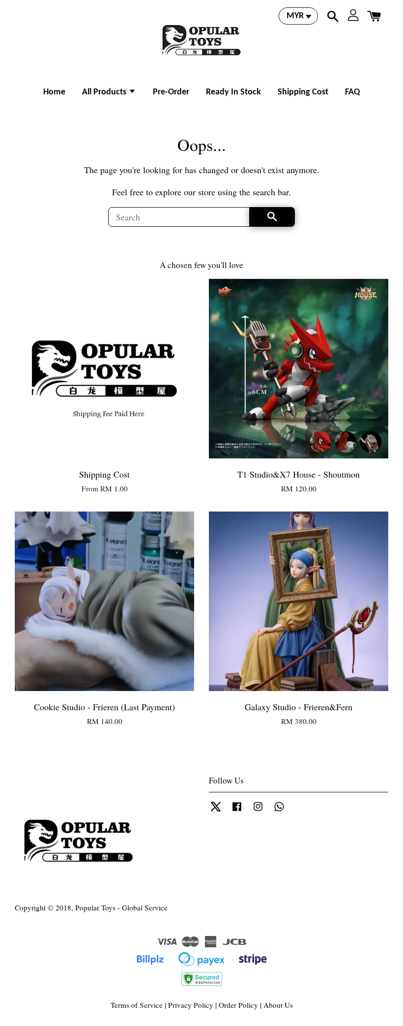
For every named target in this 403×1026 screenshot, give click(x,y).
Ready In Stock (233, 92)
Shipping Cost (303, 92)
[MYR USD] (298, 16)
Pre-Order (171, 92)
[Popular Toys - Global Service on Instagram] (258, 810)
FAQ (352, 92)
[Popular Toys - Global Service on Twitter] (216, 810)
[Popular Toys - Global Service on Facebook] (237, 810)
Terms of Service (137, 1005)
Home (54, 92)
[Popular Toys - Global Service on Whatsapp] (279, 810)
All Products (105, 92)
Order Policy (238, 1005)
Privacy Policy (190, 1005)
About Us (278, 1005)
